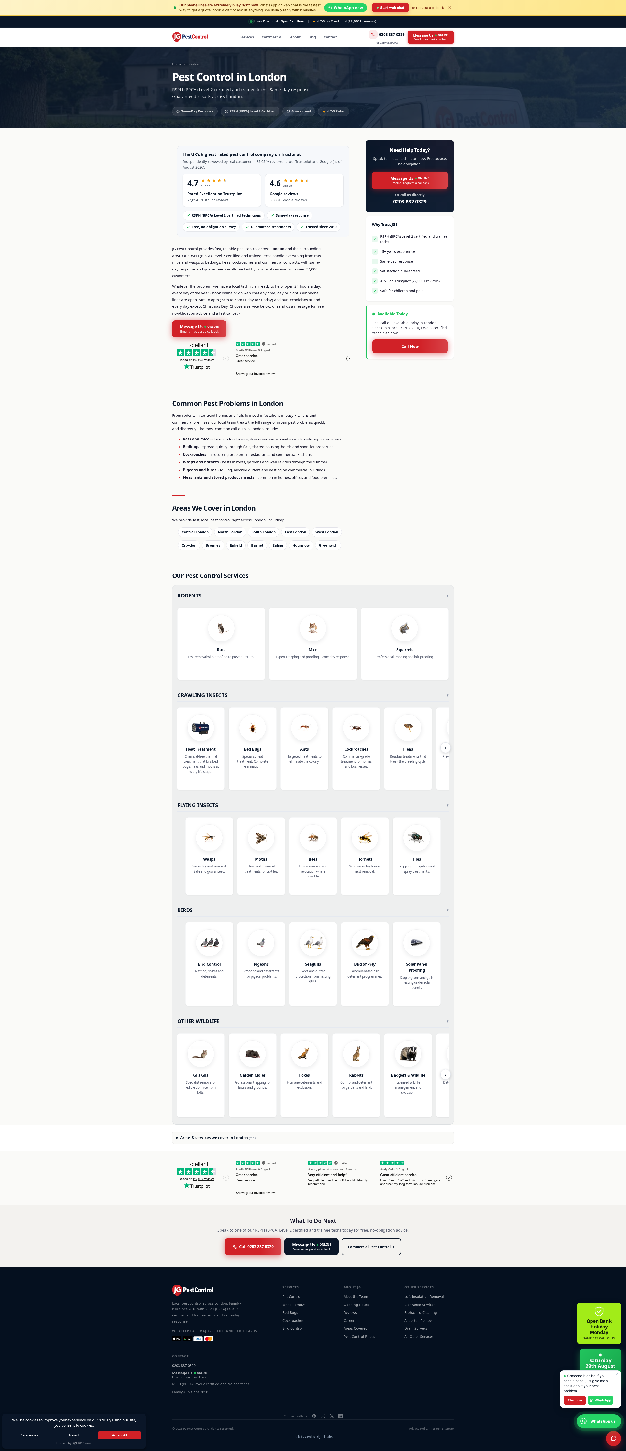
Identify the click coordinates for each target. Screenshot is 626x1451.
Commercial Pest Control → (371, 1246)
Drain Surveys (415, 1328)
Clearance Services (419, 1304)
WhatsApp (603, 1400)
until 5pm (271, 21)
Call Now (410, 346)
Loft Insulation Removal (424, 1296)
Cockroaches (293, 1320)
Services (247, 37)
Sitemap (448, 1428)
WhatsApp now (348, 7)
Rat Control (291, 1296)
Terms (435, 1428)
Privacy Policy (419, 1428)
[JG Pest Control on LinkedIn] (340, 1416)
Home (176, 64)
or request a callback (428, 8)
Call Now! (297, 21)
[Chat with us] (613, 1438)
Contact (330, 37)
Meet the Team (356, 1296)
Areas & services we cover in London (218, 1137)
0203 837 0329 (392, 34)
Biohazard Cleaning (420, 1312)
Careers (350, 1320)
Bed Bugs (290, 1312)
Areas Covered (356, 1328)
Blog (312, 37)
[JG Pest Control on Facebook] (314, 1416)
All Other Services (419, 1336)
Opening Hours (356, 1304)
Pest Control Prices (359, 1336)
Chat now (575, 1400)
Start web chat (392, 7)
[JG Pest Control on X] (332, 1416)
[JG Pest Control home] (190, 37)
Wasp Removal (294, 1304)
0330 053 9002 (388, 42)
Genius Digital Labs (319, 1437)
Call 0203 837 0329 (256, 1246)
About (295, 37)
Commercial (272, 37)
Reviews (350, 1312)
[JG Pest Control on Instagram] (323, 1416)
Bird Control (292, 1328)
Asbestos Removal (419, 1320)
